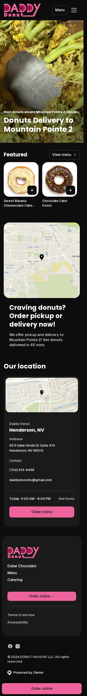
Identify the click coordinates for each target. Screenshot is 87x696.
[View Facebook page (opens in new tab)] (10, 646)
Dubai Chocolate (21, 566)
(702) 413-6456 (21, 471)
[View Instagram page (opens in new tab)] (17, 646)
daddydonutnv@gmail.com (30, 481)
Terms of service (21, 615)
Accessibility (17, 622)
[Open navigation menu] (74, 10)
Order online (41, 511)
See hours (66, 499)
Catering (15, 579)
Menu (60, 10)
